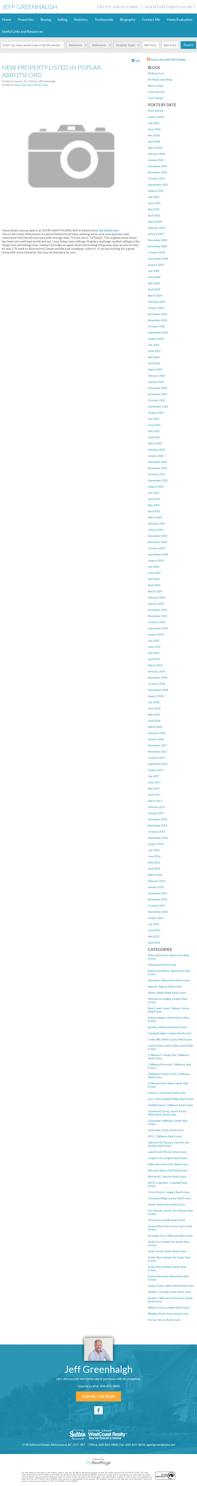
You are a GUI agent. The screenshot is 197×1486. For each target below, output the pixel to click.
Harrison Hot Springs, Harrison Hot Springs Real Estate (168, 1144)
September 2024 (158, 258)
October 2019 (156, 622)
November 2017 (157, 751)
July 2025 (153, 197)
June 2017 (154, 782)
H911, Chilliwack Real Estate (165, 1136)
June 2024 (154, 277)
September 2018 (158, 689)
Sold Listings (155, 98)
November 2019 (157, 616)
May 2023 (154, 357)
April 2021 (154, 511)
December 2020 (157, 535)
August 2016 (156, 844)
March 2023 (155, 369)
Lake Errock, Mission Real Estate (167, 1151)
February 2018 (156, 733)
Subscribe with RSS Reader (168, 59)
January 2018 (156, 739)
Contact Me (151, 19)
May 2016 (154, 862)
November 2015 (157, 899)
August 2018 (156, 696)
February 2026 (156, 153)
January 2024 (156, 307)
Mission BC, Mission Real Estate (167, 1176)
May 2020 (154, 579)
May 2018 (154, 714)
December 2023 (157, 314)
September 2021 (158, 480)
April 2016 (154, 868)
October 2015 (156, 905)
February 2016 (156, 881)
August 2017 (156, 770)
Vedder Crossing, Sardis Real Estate (169, 1291)
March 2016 (155, 874)
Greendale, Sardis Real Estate (166, 1130)
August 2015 (156, 917)
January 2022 (156, 455)
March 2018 (155, 726)
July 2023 (153, 344)
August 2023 (156, 338)
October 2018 (156, 683)
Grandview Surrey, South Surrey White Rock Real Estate (167, 1113)
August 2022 (156, 412)
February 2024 (156, 301)
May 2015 (154, 936)
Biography (127, 19)
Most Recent (156, 110)
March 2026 (155, 147)
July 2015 (153, 924)
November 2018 (157, 677)
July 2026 (153, 123)
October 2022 (156, 400)
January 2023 (156, 381)
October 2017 (156, 757)
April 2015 (154, 942)
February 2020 (156, 597)
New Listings (156, 85)
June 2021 (154, 498)
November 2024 (157, 246)
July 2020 (153, 566)
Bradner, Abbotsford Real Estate (167, 1027)
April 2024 (154, 289)
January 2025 (156, 234)
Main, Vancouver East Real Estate (168, 1164)
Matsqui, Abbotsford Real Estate (167, 1170)
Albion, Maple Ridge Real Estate (167, 992)
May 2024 (154, 283)
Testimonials (103, 19)
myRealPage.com (99, 1463)
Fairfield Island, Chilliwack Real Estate (170, 1105)
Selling (62, 19)
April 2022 (154, 437)
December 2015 (157, 893)
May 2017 (154, 788)
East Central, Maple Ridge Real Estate (170, 1098)
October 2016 (156, 831)
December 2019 (157, 609)
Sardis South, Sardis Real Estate (167, 1251)
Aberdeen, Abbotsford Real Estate (169, 980)
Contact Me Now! (98, 1396)
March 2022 (155, 443)
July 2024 (153, 270)
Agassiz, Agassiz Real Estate (165, 986)
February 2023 (156, 375)
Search (188, 45)
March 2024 (155, 295)
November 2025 (157, 172)
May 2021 (154, 505)
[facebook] (98, 1410)
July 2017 (153, 776)
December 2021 (157, 461)
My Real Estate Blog (160, 79)
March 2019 (155, 665)
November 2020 (157, 542)
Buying (45, 19)
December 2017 (157, 745)
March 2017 (155, 800)
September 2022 (158, 406)
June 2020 (154, 572)
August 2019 (156, 634)
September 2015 (158, 911)
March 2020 (155, 591)
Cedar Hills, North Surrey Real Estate (170, 1039)
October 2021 (156, 474)
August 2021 (156, 486)
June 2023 (154, 351)
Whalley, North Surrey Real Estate (168, 1313)
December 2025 (157, 166)
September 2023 (158, 332)
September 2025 (158, 184)
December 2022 (157, 388)
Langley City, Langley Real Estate (167, 1158)
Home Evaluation (179, 19)
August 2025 (156, 190)
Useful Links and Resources (22, 31)
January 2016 (156, 887)
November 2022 (157, 394)
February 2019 (156, 671)
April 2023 (154, 363)
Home (6, 19)
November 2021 (157, 468)
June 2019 (154, 646)
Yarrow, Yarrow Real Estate (164, 1319)
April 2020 (154, 585)
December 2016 (157, 819)
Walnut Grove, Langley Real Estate (168, 1307)
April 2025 (154, 215)
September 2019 (158, 628)
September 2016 (158, 837)
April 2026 (154, 141)
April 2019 (154, 659)
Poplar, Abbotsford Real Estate (166, 1204)
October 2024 (156, 252)
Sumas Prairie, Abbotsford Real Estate (171, 1285)
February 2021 (156, 523)
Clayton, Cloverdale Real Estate (167, 1092)
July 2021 (153, 492)
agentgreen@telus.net (170, 6)
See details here (109, 230)
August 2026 (156, 116)
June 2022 (154, 425)
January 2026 (156, 160)
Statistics (81, 19)
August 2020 (156, 560)
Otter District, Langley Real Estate (168, 1192)
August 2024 (156, 264)
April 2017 (154, 794)
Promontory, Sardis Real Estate (166, 1220)
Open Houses (156, 91)
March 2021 (155, 517)
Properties (26, 19)
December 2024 (157, 240)
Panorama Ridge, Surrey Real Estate (169, 1198)
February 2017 (156, 807)
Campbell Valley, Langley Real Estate (169, 1033)
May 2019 (154, 653)
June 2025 (154, 203)
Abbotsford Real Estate (162, 964)
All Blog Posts (156, 73)
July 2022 (153, 418)
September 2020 (158, 554)
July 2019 (153, 640)
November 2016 (157, 825)
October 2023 (156, 326)
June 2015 (154, 930)
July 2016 (153, 850)
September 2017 (158, 763)
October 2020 (156, 548)
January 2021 (156, 529)
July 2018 (153, 702)
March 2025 (155, 221)
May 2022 (154, 431)
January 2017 (156, 813)
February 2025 (156, 227)
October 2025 (156, 178)
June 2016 (154, 856)
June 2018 (154, 708)
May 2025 (154, 209)
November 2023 (157, 320)
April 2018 (154, 720)
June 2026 (154, 129)
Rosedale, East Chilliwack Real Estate (170, 1235)
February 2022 (156, 449)
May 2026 (154, 135)
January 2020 (156, 603)
